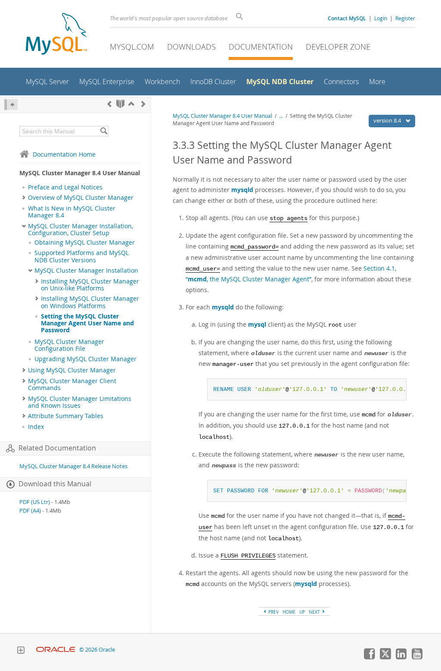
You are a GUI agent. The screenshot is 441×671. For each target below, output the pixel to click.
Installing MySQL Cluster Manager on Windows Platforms (90, 302)
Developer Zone (338, 46)
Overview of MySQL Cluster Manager (81, 198)
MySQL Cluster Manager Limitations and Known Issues (79, 402)
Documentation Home (64, 154)
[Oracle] (55, 649)
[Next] (143, 103)
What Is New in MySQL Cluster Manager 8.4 (71, 212)
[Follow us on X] (385, 657)
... (281, 116)
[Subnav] (24, 197)
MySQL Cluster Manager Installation (86, 270)
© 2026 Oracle (97, 649)
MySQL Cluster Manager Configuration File (69, 345)
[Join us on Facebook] (369, 657)
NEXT (315, 612)
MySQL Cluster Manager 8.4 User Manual (222, 116)
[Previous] (109, 103)
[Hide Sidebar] (11, 104)
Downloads (191, 46)
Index (36, 427)
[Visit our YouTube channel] (417, 657)
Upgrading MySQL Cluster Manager (85, 359)
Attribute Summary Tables (65, 416)
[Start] (120, 103)
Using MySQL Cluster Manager (72, 370)
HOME (289, 612)
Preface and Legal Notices (65, 187)
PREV (273, 612)
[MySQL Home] (56, 35)
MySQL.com (132, 46)
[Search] (103, 131)
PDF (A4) (30, 510)
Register (405, 18)
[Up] (131, 103)
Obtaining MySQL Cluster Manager (84, 242)
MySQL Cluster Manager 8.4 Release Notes (73, 466)
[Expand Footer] (20, 651)
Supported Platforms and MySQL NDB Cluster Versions (81, 256)
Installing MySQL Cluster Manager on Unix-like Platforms (90, 284)
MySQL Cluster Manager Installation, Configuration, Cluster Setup (80, 229)
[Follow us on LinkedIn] (401, 657)
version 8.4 (387, 120)
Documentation (261, 46)
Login (380, 18)
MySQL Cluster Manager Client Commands (72, 384)
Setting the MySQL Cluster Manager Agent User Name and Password (87, 323)
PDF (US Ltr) (34, 502)
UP (302, 612)
